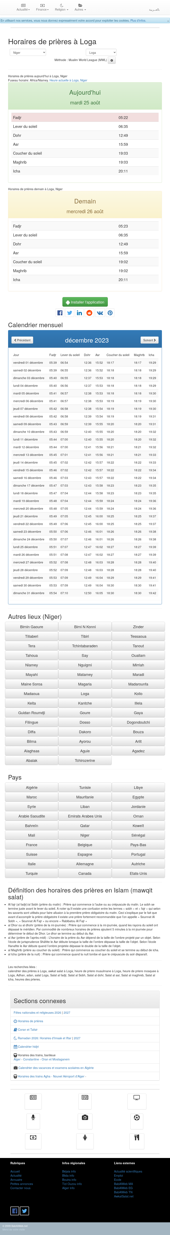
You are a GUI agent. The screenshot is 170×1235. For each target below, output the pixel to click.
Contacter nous (20, 1188)
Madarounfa (138, 684)
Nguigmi (85, 664)
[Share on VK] (100, 314)
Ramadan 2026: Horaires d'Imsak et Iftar (44, 1038)
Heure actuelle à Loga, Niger (68, 80)
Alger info (68, 1188)
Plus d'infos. (138, 20)
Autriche (138, 863)
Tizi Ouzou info (72, 1184)
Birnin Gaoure (31, 626)
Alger (17, 1059)
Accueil (15, 1171)
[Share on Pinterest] (110, 314)
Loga (85, 693)
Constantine (31, 1059)
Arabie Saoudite (31, 816)
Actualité (33, 1104)
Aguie (85, 750)
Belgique (85, 844)
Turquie (32, 873)
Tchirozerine (85, 760)
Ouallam (138, 655)
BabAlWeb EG (123, 1188)
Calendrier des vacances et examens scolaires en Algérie (56, 1068)
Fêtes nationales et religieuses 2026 (37, 1012)
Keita (32, 703)
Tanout (138, 645)
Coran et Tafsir (27, 1029)
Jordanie (138, 806)
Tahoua (32, 655)
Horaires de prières (30, 1021)
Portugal (138, 854)
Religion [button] (60, 9)
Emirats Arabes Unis (85, 816)
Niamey (31, 664)
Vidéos (85, 1124)
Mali (31, 835)
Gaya (138, 712)
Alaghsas (31, 750)
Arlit (138, 741)
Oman (138, 816)
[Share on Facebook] (60, 314)
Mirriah (138, 664)
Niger (84, 835)
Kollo (138, 693)
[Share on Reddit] (89, 314)
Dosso (85, 722)
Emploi (118, 1175)
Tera (31, 645)
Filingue (31, 722)
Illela (138, 703)
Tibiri (85, 636)
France (31, 844)
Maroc (32, 796)
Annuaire (16, 1179)
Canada (84, 873)
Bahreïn (31, 825)
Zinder (138, 626)
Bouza (138, 731)
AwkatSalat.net (124, 1196)
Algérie (32, 787)
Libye (138, 787)
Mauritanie (85, 796)
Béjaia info (69, 1171)
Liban (85, 806)
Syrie (31, 806)
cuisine (136, 1144)
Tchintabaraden (85, 645)
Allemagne (85, 863)
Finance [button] (41, 9)
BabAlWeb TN (123, 1192)
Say (85, 655)
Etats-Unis (138, 873)
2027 (67, 1012)
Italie (32, 863)
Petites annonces (21, 1184)
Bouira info (69, 1179)
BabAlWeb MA (123, 1184)
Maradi (138, 674)
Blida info (68, 1175)
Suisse (31, 854)
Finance (33, 1144)
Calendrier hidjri (28, 1046)
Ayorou (85, 741)
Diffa (31, 731)
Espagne (85, 854)
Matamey (85, 674)
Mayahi (32, 674)
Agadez (138, 750)
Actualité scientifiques (128, 1171)
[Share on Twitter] (69, 314)
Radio (33, 1124)
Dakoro (85, 731)
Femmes (85, 1144)
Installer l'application (87, 302)
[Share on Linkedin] (79, 314)
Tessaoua (138, 636)
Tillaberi (31, 636)
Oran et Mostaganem (56, 1059)
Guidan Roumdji (31, 712)
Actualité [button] (22, 9)
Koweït (138, 825)
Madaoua (31, 693)
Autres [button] (79, 9)
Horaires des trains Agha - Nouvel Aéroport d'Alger (51, 1076)
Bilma (31, 741)
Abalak (31, 760)
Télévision (136, 1104)
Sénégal (138, 835)
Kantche (85, 703)
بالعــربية (154, 9)
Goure (85, 712)
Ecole (117, 1179)
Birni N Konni (85, 626)
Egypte (138, 796)
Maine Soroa (31, 684)
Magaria (85, 684)
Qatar (85, 825)
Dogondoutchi (138, 722)
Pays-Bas (138, 844)
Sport (136, 1124)
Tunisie (85, 787)
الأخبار (85, 1104)
